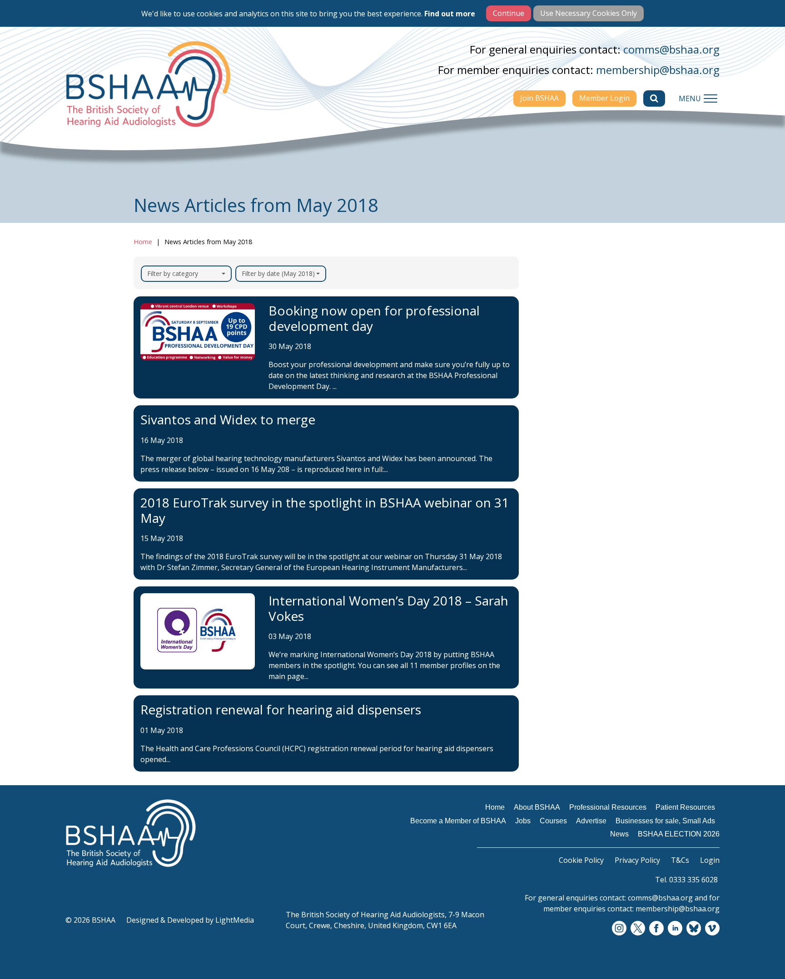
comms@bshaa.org (671, 49)
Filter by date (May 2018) (278, 273)
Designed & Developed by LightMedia (190, 920)
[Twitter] (638, 928)
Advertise (556, 451)
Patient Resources (572, 369)
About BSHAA (564, 334)
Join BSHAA (539, 98)
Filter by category (172, 273)
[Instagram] (619, 928)
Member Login (604, 98)
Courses (553, 433)
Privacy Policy (637, 860)
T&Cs (680, 860)
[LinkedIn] (675, 928)
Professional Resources (581, 351)
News (549, 497)
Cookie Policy (581, 860)
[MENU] (710, 98)
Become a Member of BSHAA (578, 392)
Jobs (547, 415)
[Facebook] (656, 928)
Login (710, 860)
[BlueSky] (693, 928)
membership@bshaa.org (658, 69)
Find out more (449, 14)
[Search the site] (654, 98)
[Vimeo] (712, 928)
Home (143, 241)
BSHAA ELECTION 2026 (581, 515)
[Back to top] (758, 952)
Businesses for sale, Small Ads (586, 474)
